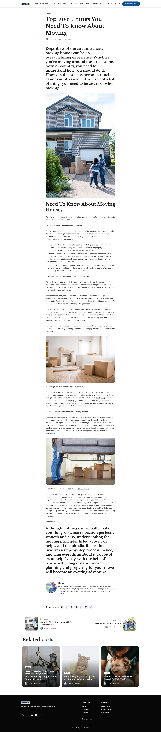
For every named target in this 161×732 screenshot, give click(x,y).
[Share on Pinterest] (71, 607)
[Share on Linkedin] (81, 607)
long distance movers (86, 563)
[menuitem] (36, 4)
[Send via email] (86, 607)
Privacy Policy (106, 706)
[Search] (108, 4)
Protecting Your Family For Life (106, 623)
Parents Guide (84, 4)
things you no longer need (56, 420)
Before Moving (83, 489)
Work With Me (96, 4)
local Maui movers (95, 312)
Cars (83, 716)
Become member (131, 4)
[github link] (40, 715)
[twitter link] (23, 715)
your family (76, 500)
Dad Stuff (85, 710)
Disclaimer (105, 713)
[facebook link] (27, 715)
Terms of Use (106, 716)
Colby (51, 39)
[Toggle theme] (112, 4)
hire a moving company (55, 395)
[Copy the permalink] (91, 607)
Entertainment (87, 719)
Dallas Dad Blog (62, 4)
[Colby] (47, 39)
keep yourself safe (53, 401)
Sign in (117, 4)
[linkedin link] (32, 715)
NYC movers (75, 301)
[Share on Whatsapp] (76, 607)
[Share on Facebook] (66, 607)
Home (36, 4)
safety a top (100, 398)
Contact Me (44, 4)
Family (84, 706)
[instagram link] (36, 715)
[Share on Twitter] (62, 607)
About (53, 4)
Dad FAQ (74, 4)
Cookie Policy (106, 710)
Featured (85, 713)
